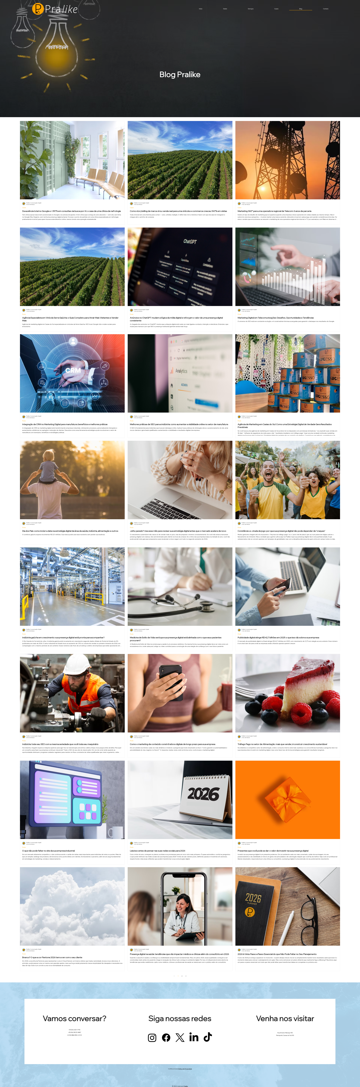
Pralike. (186, 1086)
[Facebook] (166, 1037)
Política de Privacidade (185, 1069)
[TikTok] (207, 1037)
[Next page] (186, 976)
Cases (24, 207)
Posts (24, 314)
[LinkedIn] (193, 1037)
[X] (180, 1037)
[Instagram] (152, 1037)
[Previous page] (174, 976)
